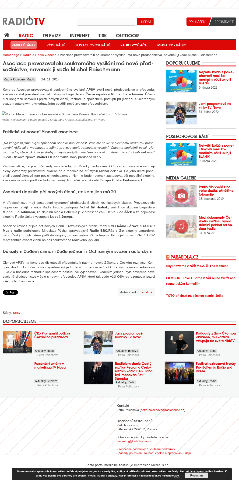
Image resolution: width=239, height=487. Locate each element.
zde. (176, 475)
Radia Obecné (45, 55)
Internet (79, 35)
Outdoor (127, 35)
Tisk (102, 35)
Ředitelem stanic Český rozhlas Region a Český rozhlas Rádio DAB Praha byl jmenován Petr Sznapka (133, 371)
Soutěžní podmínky (162, 449)
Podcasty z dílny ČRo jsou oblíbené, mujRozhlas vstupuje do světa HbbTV (216, 337)
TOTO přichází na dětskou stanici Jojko (194, 295)
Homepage (11, 55)
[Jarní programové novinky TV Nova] (181, 113)
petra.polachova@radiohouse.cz (162, 410)
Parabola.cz (184, 256)
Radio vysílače (133, 45)
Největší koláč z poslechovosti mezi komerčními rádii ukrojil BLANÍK (216, 77)
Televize (52, 35)
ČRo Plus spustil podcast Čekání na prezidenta (52, 335)
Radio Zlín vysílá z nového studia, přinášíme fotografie (216, 190)
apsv (17, 312)
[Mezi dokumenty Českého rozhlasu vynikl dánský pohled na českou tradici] (181, 226)
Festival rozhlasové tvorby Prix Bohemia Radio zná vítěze (216, 367)
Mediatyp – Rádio (171, 45)
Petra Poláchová (47, 355)
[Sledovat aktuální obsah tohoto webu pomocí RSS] (168, 256)
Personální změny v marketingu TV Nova (50, 365)
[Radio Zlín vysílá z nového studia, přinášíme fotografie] (181, 196)
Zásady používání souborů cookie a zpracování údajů (154, 453)
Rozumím (196, 475)
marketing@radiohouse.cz (134, 441)
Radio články (24, 45)
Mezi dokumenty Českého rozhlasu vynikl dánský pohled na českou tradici (216, 223)
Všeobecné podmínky (131, 449)
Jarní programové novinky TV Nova (216, 105)
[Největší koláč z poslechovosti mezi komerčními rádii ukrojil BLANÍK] (181, 81)
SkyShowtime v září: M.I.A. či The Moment (197, 266)
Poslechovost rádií (92, 45)
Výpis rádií (55, 45)
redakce (146, 292)
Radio (26, 35)
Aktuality (40, 350)
